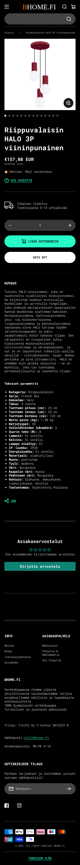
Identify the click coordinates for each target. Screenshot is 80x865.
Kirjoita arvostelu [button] (40, 566)
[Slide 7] (29, 116)
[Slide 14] (57, 116)
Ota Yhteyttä (51, 660)
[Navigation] (6, 6)
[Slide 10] (41, 116)
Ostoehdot (11, 662)
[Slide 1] (5, 116)
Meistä (9, 645)
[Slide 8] (33, 116)
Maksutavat (50, 645)
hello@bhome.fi (36, 738)
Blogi (8, 651)
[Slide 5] (21, 116)
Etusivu (9, 32)
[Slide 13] (53, 116)
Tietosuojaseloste (17, 657)
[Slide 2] (9, 116)
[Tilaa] (70, 788)
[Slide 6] (25, 116)
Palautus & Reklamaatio (50, 652)
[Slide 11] (45, 116)
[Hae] (64, 6)
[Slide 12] (49, 116)
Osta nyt (40, 257)
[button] (40, 501)
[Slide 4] (17, 116)
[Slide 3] (13, 116)
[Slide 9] (37, 116)
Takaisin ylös (40, 858)
